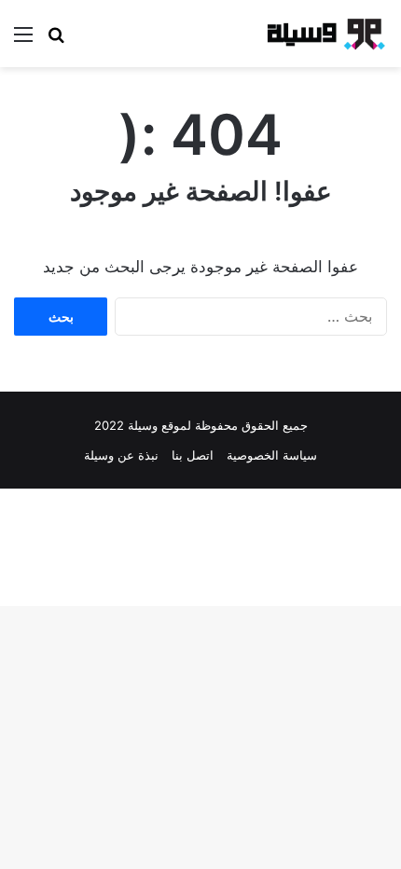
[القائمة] (23, 41)
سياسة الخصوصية (272, 455)
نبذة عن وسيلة (121, 455)
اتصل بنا (193, 455)
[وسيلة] (321, 33)
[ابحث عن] (56, 41)
